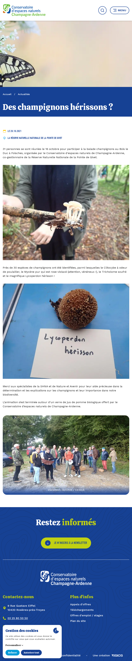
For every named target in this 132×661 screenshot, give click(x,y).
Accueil (7, 94)
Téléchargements (82, 609)
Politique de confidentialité (62, 655)
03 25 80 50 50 (18, 618)
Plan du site (78, 621)
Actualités (24, 94)
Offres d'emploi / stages (86, 615)
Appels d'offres (80, 604)
